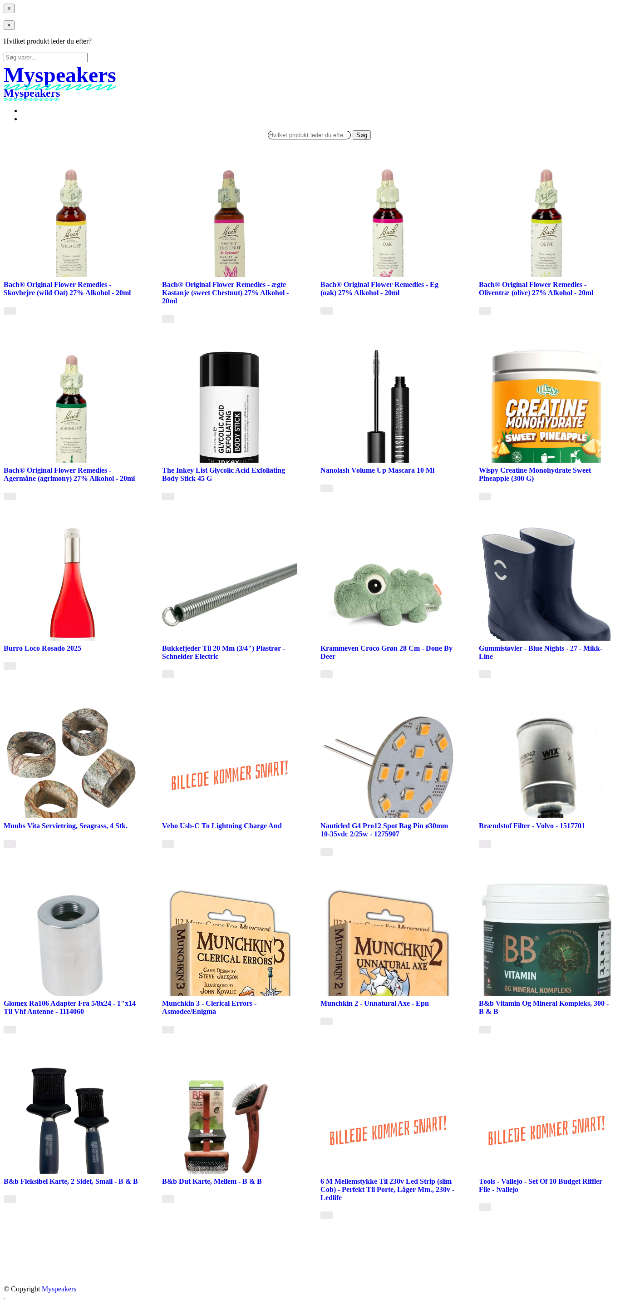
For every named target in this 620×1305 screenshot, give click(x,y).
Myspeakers (59, 1289)
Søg (361, 135)
